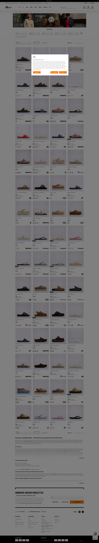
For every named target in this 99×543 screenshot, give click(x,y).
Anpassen (37, 72)
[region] (50, 65)
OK (62, 72)
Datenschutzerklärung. (37, 69)
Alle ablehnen (54, 72)
